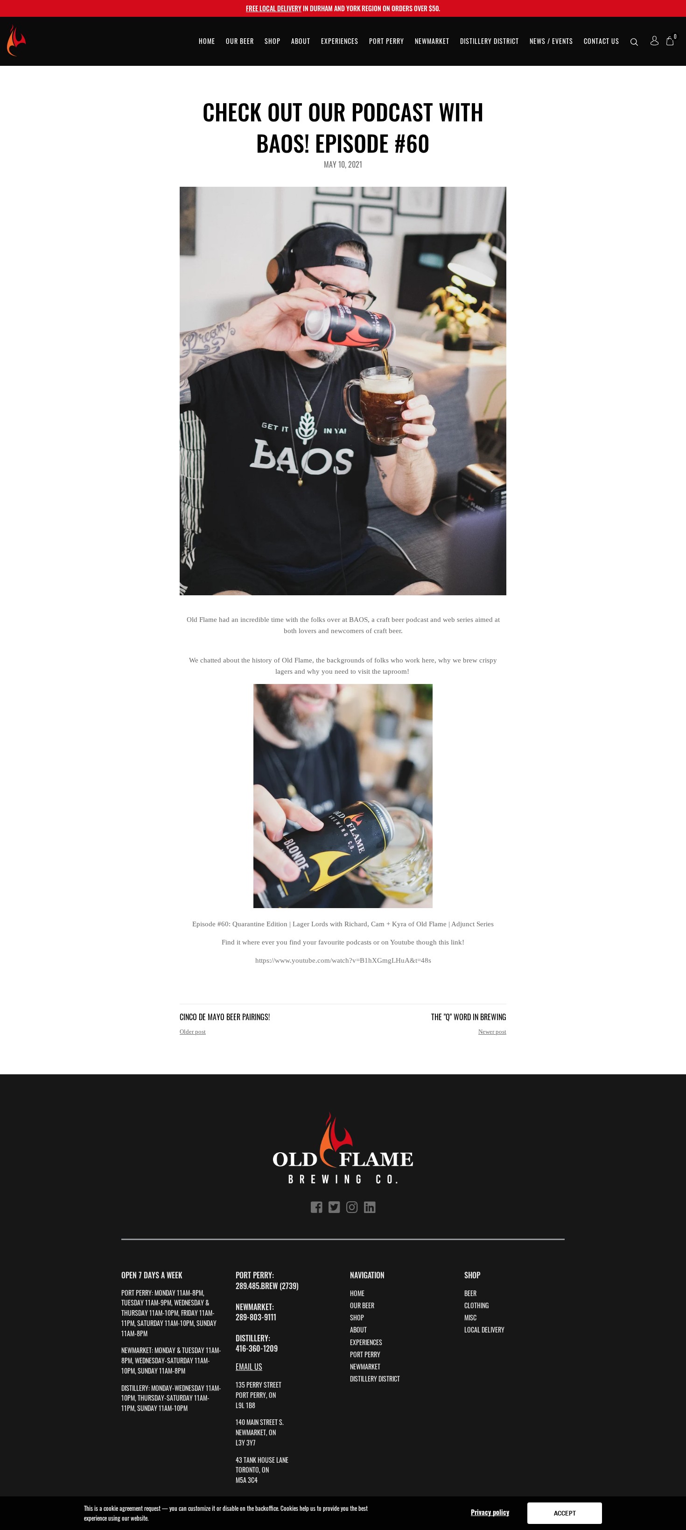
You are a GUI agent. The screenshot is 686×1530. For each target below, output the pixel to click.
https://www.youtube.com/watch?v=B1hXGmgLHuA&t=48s (343, 960)
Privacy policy (490, 1512)
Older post (193, 1031)
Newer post (492, 1031)
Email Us (249, 1366)
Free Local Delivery (273, 8)
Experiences (366, 1342)
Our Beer (362, 1305)
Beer (470, 1293)
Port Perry (365, 1354)
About (358, 1329)
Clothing (476, 1305)
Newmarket (365, 1366)
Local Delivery (484, 1329)
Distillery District (375, 1378)
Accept (565, 1513)
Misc (470, 1317)
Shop (357, 1317)
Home (357, 1293)
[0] (669, 41)
